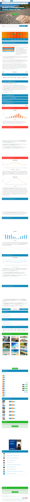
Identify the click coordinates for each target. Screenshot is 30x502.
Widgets (19, 499)
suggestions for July (14, 68)
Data (11, 499)
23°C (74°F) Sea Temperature (8, 48)
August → (26, 105)
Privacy (17, 499)
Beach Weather (7, 499)
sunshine (12, 92)
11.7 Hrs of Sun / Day (8, 50)
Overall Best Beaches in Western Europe (6, 322)
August (18, 67)
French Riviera (4, 77)
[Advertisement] (15, 153)
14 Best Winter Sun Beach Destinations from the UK (13, 453)
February (6, 377)
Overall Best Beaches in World (5, 324)
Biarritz (12, 77)
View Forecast (15, 368)
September (20, 67)
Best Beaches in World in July (5, 316)
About (9, 499)
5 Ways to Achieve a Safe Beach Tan (11, 469)
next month (13, 142)
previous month (4, 142)
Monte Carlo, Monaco (11, 407)
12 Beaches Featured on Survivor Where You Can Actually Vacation (15, 471)
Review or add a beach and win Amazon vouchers (13, 457)
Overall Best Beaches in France (5, 321)
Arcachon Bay (19, 77)
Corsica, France (11, 400)
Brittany (8, 77)
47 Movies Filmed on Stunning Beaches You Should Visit (13, 464)
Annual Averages (4, 374)
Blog (3, 451)
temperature (8, 92)
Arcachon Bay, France (11, 417)
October (5, 392)
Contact (13, 499)
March (5, 379)
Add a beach (23, 499)
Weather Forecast (4, 372)
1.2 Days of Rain (8, 51)
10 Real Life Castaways (9, 462)
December (6, 395)
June (16, 67)
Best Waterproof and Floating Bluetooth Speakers (13, 455)
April (5, 381)
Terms (15, 499)
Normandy (15, 77)
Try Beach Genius (15, 426)
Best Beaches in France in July (5, 313)
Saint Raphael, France (11, 410)
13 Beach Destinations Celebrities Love (12, 473)
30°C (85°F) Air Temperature (8, 47)
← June (3, 105)
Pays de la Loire (23, 77)
